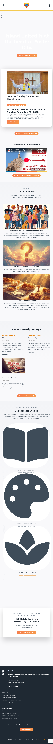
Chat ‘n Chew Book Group (9, 713)
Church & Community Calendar (11, 711)
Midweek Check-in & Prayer (9, 718)
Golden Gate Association (10, 697)
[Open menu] (49, 5)
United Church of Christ (8, 695)
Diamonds (6, 338)
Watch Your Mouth (9, 377)
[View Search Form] (3, 5)
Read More (6, 354)
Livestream (13, 99)
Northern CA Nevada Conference (12, 700)
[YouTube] (3, 673)
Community (32, 338)
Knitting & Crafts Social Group (10, 715)
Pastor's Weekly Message (8, 335)
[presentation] (13, 365)
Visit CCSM (13, 122)
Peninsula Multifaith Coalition (10, 703)
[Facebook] (3, 671)
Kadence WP (41, 739)
